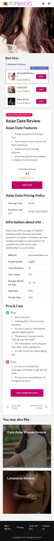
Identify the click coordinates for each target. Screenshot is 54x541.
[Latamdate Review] (27, 492)
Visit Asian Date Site (27, 393)
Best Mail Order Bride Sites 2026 (19, 115)
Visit (41, 76)
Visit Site (27, 185)
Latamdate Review (20, 478)
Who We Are (7, 527)
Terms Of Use (33, 527)
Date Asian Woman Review (26, 432)
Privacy (20, 527)
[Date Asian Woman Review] (27, 446)
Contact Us (46, 527)
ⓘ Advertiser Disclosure (27, 169)
